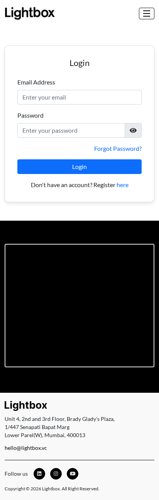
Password (30, 115)
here (123, 184)
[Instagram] (56, 474)
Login (79, 166)
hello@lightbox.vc (26, 447)
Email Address (36, 82)
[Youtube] (72, 474)
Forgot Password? (118, 148)
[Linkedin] (39, 474)
